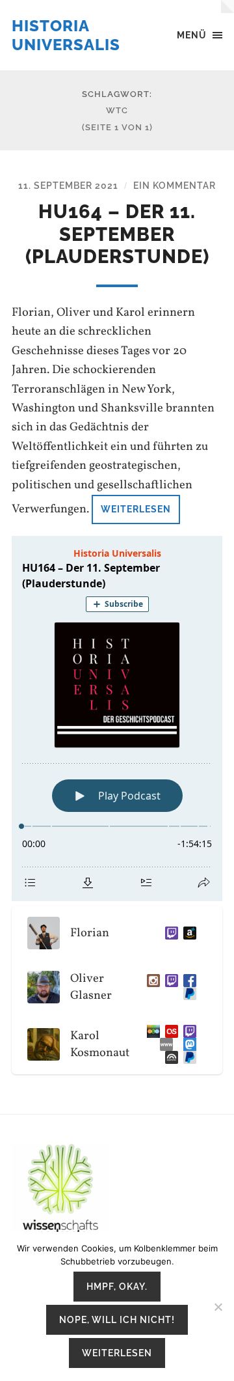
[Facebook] (187, 980)
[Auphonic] (169, 1057)
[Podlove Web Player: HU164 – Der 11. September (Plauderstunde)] (117, 718)
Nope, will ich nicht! (117, 1319)
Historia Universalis (66, 35)
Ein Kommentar (174, 185)
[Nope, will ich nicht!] (217, 1306)
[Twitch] (169, 933)
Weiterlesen (136, 508)
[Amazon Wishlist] (187, 933)
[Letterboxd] (151, 1031)
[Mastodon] (187, 1044)
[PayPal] (187, 993)
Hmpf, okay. (117, 1286)
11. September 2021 (68, 185)
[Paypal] (187, 1057)
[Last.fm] (169, 1031)
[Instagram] (151, 980)
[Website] (164, 1044)
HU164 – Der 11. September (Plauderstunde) (117, 234)
